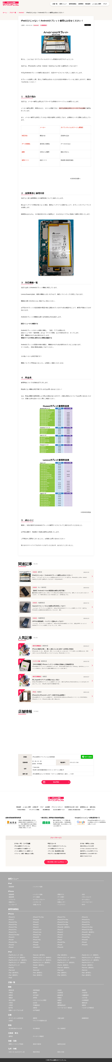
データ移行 (61, 897)
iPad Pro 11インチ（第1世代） (66, 962)
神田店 (11, 995)
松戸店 (11, 1007)
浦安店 (84, 1005)
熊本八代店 (61, 1052)
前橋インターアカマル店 (16, 1010)
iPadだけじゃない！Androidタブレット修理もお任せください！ (45, 12)
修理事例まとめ (84, 807)
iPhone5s (11, 944)
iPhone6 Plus (61, 942)
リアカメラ (12, 899)
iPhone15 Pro (86, 922)
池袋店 (84, 990)
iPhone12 (60, 932)
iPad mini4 (12, 970)
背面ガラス (61, 894)
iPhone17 (11, 919)
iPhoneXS (11, 937)
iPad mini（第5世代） (88, 967)
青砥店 (11, 997)
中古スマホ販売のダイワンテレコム (57, 846)
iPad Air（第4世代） (63, 965)
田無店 (60, 997)
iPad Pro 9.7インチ (14, 965)
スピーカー (61, 899)
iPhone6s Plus (13, 942)
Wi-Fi (83, 904)
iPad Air (35, 967)
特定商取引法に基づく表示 (71, 807)
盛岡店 (11, 1036)
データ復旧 (36, 897)
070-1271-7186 (74, 762)
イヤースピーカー (87, 902)
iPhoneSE (85, 939)
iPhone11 (60, 934)
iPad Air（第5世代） (39, 965)
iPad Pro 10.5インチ (88, 962)
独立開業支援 (46, 809)
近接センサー (61, 902)
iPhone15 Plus (13, 924)
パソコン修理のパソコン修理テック (24, 851)
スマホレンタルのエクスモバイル (88, 848)
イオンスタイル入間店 (39, 1000)
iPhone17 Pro (61, 917)
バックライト (61, 904)
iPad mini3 (36, 970)
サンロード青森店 (38, 1036)
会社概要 (47, 807)
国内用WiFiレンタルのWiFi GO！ (89, 853)
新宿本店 (11, 990)
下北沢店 (84, 992)
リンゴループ (13, 904)
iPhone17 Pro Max (38, 917)
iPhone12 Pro (12, 932)
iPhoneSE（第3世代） (64, 927)
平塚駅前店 (36, 1005)
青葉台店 (84, 1003)
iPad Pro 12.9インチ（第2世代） (42, 960)
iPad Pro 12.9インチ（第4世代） (91, 957)
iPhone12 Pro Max (87, 929)
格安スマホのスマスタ (86, 856)
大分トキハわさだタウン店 (16, 1052)
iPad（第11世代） (63, 955)
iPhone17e (12, 917)
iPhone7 (60, 939)
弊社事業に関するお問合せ (56, 862)
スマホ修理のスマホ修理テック (23, 848)
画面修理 (11, 886)
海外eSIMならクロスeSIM (87, 846)
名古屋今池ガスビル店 (15, 1028)
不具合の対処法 (21, 809)
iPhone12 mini (37, 932)
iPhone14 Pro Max (63, 924)
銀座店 (35, 992)
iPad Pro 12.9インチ (63, 960)
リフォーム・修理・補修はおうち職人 (24, 853)
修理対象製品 (72, 4)
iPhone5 (60, 944)
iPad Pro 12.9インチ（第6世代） (42, 957)
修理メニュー (63, 4)
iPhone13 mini (37, 929)
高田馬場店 (36, 990)
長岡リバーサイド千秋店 (16, 1044)
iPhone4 (11, 947)
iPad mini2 (61, 970)
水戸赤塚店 (36, 1010)
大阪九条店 (61, 1018)
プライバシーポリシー (57, 807)
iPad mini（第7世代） (39, 955)
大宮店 (11, 1003)
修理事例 (80, 4)
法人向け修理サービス (59, 809)
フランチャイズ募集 (34, 809)
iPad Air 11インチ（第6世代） (17, 957)
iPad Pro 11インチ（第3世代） (18, 962)
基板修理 (11, 897)
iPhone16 (35, 922)
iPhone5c (35, 944)
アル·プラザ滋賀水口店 (40, 1020)
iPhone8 (11, 939)
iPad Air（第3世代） (88, 965)
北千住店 (35, 995)
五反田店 (60, 992)
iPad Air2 (11, 967)
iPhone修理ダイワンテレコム (22, 846)
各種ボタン (12, 902)
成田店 (35, 1007)
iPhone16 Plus (13, 922)
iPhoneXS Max (86, 934)
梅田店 (35, 1018)
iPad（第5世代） (38, 975)
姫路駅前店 (85, 1018)
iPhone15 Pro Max (63, 922)
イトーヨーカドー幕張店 (65, 1007)
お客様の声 (35, 807)
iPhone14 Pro (86, 924)
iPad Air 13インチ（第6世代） (90, 955)
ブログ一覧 (12, 12)
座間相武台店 (61, 1005)
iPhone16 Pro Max (63, 919)
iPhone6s (35, 942)
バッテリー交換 (37, 886)
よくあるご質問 (96, 4)
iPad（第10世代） (14, 972)
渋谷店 (60, 990)
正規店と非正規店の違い (74, 809)
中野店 (11, 992)
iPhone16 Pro (86, 919)
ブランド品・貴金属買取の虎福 (56, 851)
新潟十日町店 (37, 1044)
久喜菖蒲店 (44, 25)
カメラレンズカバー (39, 899)
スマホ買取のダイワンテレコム (56, 848)
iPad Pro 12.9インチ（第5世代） (67, 957)
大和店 (11, 1005)
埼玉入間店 (12, 1000)
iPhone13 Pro (12, 929)
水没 (83, 894)
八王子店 (84, 997)
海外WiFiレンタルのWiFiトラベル (89, 851)
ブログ (105, 4)
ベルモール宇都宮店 (88, 1007)
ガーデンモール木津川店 (16, 1018)
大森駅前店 (85, 995)
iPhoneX (60, 937)
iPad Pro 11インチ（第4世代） (91, 960)
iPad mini (84, 970)
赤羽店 (35, 997)
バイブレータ (37, 902)
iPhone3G (60, 947)
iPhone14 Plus (13, 927)
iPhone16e (36, 919)
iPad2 (10, 977)
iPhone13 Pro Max (87, 927)
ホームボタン (86, 899)
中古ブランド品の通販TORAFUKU (57, 853)
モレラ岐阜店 (61, 1028)
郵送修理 (87, 4)
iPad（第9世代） (38, 972)
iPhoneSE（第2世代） (88, 932)
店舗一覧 (54, 4)
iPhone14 (35, 927)
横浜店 (60, 1003)
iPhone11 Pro (37, 934)
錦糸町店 (60, 995)
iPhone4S (85, 944)
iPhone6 (84, 942)
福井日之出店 (61, 1044)
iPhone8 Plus (86, 937)
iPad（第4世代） (62, 975)
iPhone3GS (36, 947)
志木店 (35, 1003)
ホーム (5, 12)
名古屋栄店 (36, 1028)
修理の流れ (93, 807)
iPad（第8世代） (62, 972)
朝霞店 (60, 1000)
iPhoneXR (36, 937)
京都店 (11, 1020)
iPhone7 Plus (37, 939)
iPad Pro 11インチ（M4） (16, 955)
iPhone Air (85, 917)
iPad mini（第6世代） (64, 967)
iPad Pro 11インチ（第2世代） (42, 962)
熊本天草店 (36, 1052)
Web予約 (56, 782)
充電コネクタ (37, 904)
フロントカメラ (86, 897)
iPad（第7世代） (87, 972)
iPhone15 (35, 924)
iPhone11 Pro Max (14, 934)
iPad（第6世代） (14, 975)
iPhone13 (60, 929)
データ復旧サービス (89, 809)
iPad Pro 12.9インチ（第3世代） (18, 960)
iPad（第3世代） (87, 975)
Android (21, 12)
